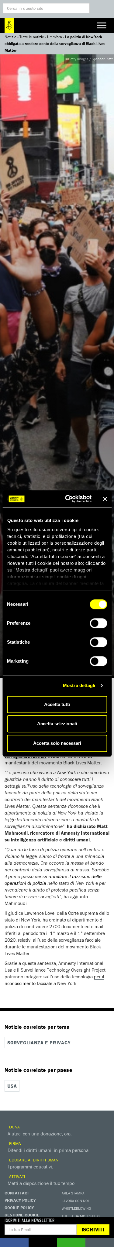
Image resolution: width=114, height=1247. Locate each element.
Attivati (16, 1176)
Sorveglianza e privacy (39, 1042)
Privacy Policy (20, 1200)
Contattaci (17, 1193)
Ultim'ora (54, 36)
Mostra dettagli (79, 685)
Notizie (10, 36)
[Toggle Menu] (101, 25)
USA (12, 1086)
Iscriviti (92, 1229)
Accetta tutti (57, 704)
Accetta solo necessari (57, 743)
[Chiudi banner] (105, 499)
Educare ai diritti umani (34, 1160)
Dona (14, 1127)
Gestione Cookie (22, 1215)
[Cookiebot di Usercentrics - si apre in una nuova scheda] (68, 499)
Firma (14, 1143)
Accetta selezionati (57, 723)
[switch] (98, 623)
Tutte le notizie (31, 36)
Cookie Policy (19, 1207)
